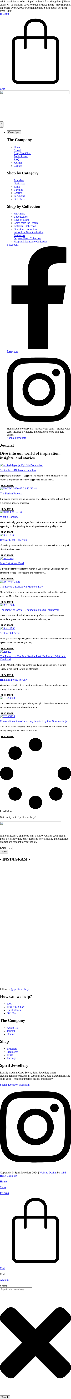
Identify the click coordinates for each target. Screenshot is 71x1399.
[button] (6, 811)
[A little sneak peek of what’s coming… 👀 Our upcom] (35, 973)
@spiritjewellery (20, 989)
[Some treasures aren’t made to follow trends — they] (35, 952)
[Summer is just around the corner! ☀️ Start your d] (35, 876)
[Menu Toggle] (1, 124)
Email (3, 847)
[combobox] (16, 1289)
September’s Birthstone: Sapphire (18, 470)
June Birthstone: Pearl (12, 563)
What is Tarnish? (9, 516)
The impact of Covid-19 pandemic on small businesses (29, 609)
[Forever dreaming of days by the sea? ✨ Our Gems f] (35, 902)
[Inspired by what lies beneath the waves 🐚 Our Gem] (35, 929)
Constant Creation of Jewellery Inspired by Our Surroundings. (34, 721)
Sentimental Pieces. (10, 633)
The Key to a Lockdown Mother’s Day (21, 586)
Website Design (48, 1172)
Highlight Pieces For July (14, 679)
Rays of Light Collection (13, 539)
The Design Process (11, 493)
